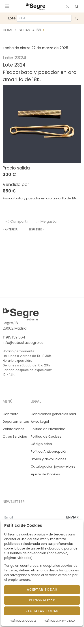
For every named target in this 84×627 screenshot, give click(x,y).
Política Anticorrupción (49, 451)
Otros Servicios (15, 436)
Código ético (41, 444)
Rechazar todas (42, 611)
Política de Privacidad (59, 621)
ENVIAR (72, 517)
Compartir (19, 221)
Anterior (10, 229)
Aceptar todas (42, 589)
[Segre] (35, 6)
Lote (12, 18)
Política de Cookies (23, 621)
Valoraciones (13, 429)
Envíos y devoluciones (48, 459)
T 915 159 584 (14, 337)
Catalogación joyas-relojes (53, 466)
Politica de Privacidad (48, 429)
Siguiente (36, 229)
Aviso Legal (40, 421)
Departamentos (16, 421)
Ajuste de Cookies (45, 474)
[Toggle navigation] (7, 6)
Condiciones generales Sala (53, 414)
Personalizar (42, 600)
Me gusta (48, 221)
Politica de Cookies (46, 436)
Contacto (11, 414)
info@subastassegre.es (23, 342)
